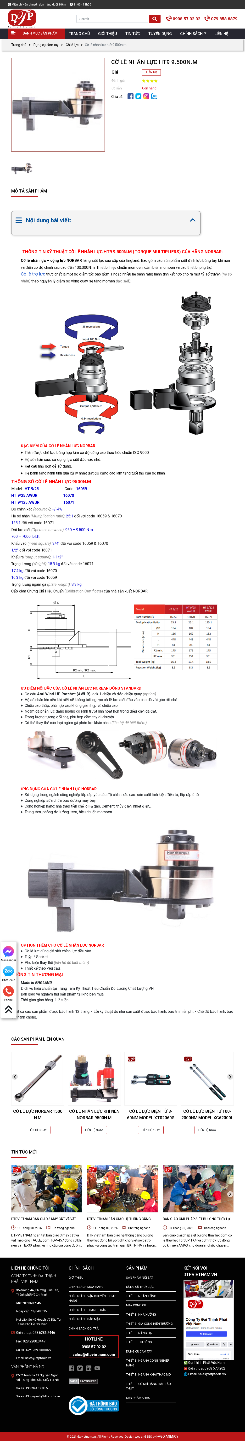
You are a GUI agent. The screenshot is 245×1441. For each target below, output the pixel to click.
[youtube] (97, 1368)
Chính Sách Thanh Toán (87, 1310)
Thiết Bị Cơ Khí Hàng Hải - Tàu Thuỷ (148, 1386)
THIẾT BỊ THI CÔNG (139, 1342)
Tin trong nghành (63, 1228)
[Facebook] (131, 96)
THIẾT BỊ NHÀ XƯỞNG (141, 1314)
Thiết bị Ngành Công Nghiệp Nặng (147, 1363)
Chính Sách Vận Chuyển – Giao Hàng (93, 1298)
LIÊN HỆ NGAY (38, 1130)
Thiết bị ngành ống (141, 1296)
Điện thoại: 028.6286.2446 (35, 1333)
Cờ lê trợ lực (33, 274)
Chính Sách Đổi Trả (84, 1328)
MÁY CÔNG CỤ (136, 1305)
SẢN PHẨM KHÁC (138, 1398)
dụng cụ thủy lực (140, 1287)
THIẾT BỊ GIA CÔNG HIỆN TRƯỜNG (149, 1323)
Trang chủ (18, 45)
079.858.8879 (224, 18)
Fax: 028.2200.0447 (30, 1341)
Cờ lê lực (72, 45)
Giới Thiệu (76, 1277)
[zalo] (154, 96)
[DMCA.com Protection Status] (83, 1381)
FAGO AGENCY (167, 1436)
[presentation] (15, 1077)
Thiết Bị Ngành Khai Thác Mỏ (148, 1374)
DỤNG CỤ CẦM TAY (139, 1351)
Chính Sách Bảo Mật (84, 1319)
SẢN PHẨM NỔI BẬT (139, 1277)
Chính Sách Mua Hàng (86, 1287)
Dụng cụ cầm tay (46, 45)
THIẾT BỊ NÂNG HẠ (139, 1333)
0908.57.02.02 (186, 18)
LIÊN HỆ (151, 72)
